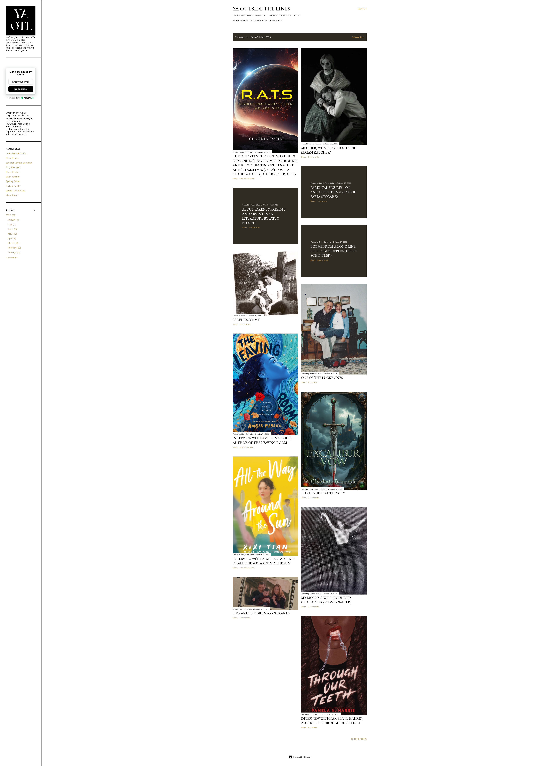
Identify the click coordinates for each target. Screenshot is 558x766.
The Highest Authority (323, 493)
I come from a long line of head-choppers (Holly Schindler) (334, 251)
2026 (10, 215)
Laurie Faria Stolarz (15, 190)
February (14, 247)
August (13, 220)
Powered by (13, 98)
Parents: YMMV (246, 319)
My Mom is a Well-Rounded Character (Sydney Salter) (326, 599)
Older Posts (359, 739)
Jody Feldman (13, 167)
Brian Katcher (13, 176)
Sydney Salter (13, 181)
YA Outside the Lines (261, 8)
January (14, 252)
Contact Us (275, 20)
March (13, 243)
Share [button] (235, 179)
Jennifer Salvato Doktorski (19, 162)
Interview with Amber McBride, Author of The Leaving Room (262, 440)
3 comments (254, 227)
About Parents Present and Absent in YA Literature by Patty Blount (263, 216)
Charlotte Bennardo (16, 153)
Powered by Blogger (302, 757)
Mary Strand (12, 195)
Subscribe (20, 89)
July (11, 224)
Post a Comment (247, 179)
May (12, 234)
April (11, 238)
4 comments (245, 618)
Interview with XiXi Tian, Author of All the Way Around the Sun (264, 560)
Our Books (260, 20)
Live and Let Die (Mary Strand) (261, 613)
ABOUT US (246, 20)
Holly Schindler (13, 186)
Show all (358, 37)
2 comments (313, 157)
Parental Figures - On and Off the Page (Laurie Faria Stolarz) (333, 192)
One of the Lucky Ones (322, 377)
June (12, 229)
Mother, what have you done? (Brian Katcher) (329, 150)
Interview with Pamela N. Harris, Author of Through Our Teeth (331, 720)
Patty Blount (12, 158)
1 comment (322, 201)
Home (236, 20)
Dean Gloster (12, 172)
